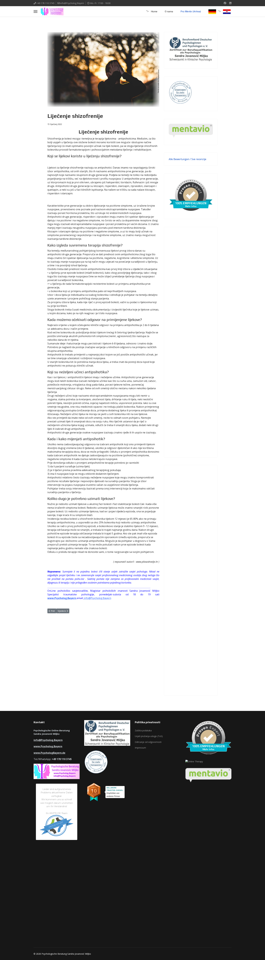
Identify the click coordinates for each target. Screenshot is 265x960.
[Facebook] (225, 3)
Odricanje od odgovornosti (148, 742)
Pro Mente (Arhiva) (191, 11)
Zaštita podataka (143, 730)
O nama (169, 11)
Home (154, 11)
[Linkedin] (230, 3)
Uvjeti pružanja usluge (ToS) (149, 736)
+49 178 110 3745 (45, 3)
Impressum (140, 747)
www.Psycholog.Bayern (61, 598)
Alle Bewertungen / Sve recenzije (187, 159)
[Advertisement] (191, 342)
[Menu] (35, 11)
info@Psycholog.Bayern (72, 3)
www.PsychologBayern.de (49, 752)
